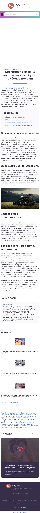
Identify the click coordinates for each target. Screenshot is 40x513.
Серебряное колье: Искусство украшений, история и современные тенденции (17, 423)
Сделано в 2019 (16, 507)
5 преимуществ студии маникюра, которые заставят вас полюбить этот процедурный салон (19, 396)
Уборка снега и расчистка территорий (18, 125)
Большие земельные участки (15, 117)
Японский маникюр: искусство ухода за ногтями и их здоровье (20, 352)
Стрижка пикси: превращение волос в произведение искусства (20, 467)
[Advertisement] (20, 39)
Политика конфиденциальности (20, 503)
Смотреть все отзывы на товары (9, 402)
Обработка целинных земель (15, 120)
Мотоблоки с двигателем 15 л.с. (14, 88)
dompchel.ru (23, 512)
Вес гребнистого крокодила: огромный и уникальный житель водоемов (19, 417)
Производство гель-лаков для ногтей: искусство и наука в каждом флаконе (18, 374)
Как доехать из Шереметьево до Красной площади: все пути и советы (20, 426)
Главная (3, 65)
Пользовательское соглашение (20, 493)
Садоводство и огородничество (16, 122)
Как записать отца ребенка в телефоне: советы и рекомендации (18, 420)
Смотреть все (35, 434)
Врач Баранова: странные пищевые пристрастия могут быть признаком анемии (19, 413)
